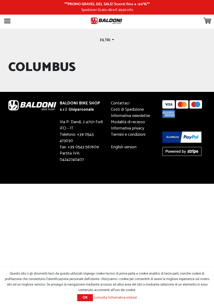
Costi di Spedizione (127, 109)
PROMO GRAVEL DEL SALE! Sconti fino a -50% (107, 4)
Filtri (105, 40)
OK (85, 298)
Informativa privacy (127, 128)
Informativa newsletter (130, 115)
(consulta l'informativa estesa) (115, 297)
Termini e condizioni (128, 134)
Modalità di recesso (128, 122)
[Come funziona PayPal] (181, 136)
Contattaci (120, 103)
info (130, 10)
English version (123, 147)
